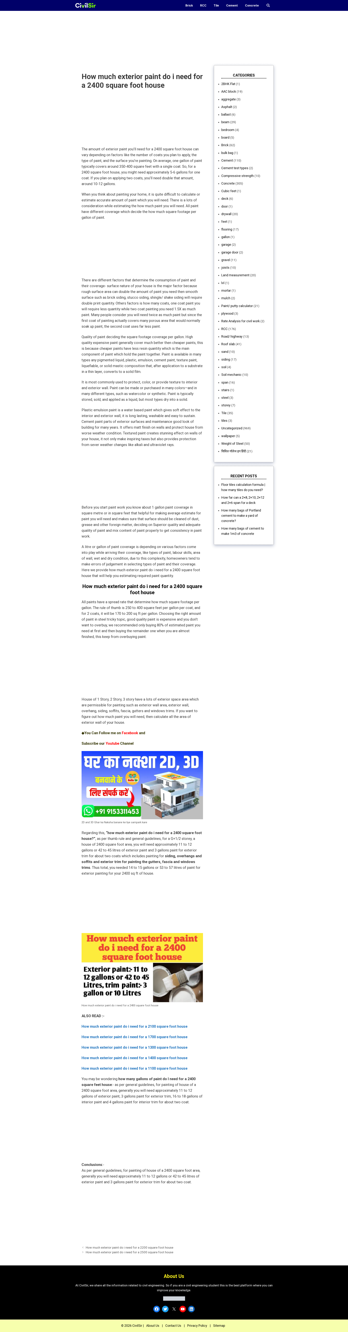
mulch (225, 298)
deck (224, 198)
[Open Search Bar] (268, 5)
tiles (224, 420)
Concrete (252, 5)
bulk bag (227, 153)
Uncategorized (231, 428)
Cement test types (234, 168)
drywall (226, 214)
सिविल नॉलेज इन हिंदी (233, 451)
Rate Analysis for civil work (240, 321)
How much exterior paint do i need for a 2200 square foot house (129, 1247)
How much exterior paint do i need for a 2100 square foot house (134, 1026)
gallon (225, 237)
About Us (152, 1325)
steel (225, 397)
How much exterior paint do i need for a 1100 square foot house (134, 1068)
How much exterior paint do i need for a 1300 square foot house (134, 1047)
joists (225, 267)
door (224, 206)
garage (226, 244)
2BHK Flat (228, 84)
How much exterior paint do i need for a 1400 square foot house (134, 1058)
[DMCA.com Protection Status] (174, 1299)
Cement (232, 5)
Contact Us (173, 1325)
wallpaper (228, 436)
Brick (189, 5)
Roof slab (228, 344)
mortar (226, 290)
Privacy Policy (197, 1325)
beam (225, 122)
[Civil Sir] (86, 5)
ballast (226, 114)
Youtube (112, 743)
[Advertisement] (109, 36)
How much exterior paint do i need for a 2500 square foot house (129, 1252)
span (224, 382)
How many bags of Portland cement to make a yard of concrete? (241, 515)
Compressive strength (237, 176)
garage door (229, 252)
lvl (222, 283)
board (225, 137)
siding (225, 359)
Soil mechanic (231, 375)
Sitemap (219, 1325)
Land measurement (235, 275)
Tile (216, 5)
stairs (225, 390)
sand (224, 352)
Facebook (130, 733)
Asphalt (226, 107)
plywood (227, 313)
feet (224, 221)
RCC (203, 5)
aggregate (228, 99)
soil (223, 367)
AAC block (228, 91)
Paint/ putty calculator (237, 306)
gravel (225, 260)
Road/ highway (232, 336)
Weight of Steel (232, 443)
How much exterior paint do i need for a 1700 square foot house (134, 1037)
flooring (226, 229)
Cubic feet (228, 191)
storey (226, 405)
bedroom (227, 130)
